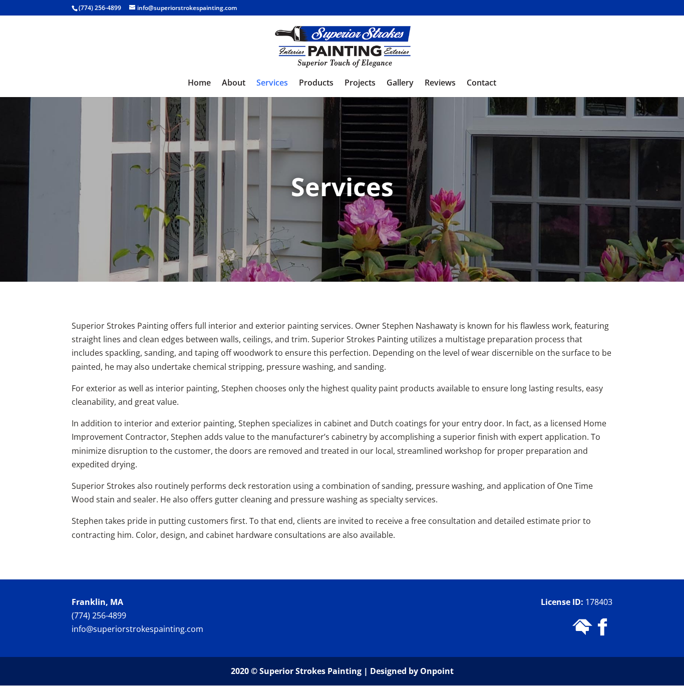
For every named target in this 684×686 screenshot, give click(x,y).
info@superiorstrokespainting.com (137, 628)
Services (272, 83)
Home (199, 83)
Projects (360, 83)
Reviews (440, 83)
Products (316, 83)
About (233, 83)
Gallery (400, 83)
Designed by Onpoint (412, 670)
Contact (481, 83)
